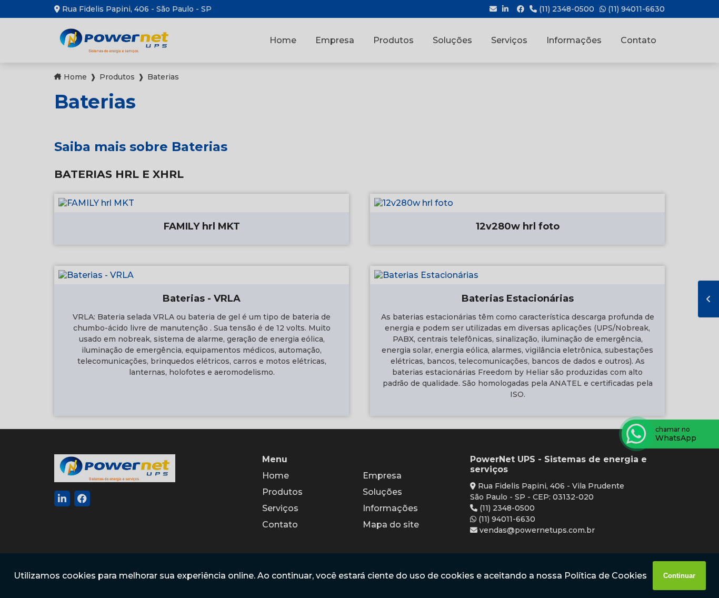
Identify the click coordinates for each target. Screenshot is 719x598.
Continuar (679, 576)
